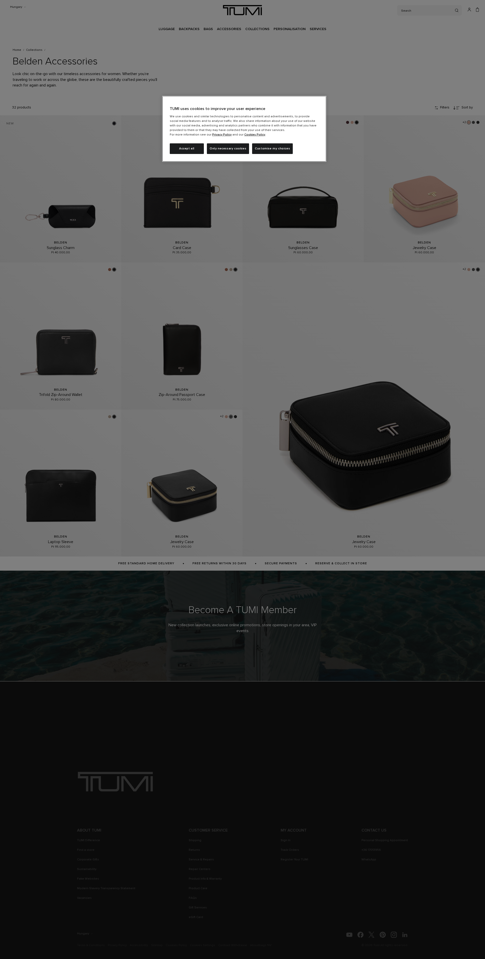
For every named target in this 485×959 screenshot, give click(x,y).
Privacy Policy (222, 134)
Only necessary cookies (228, 148)
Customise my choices (272, 148)
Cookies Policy (254, 134)
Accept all (187, 148)
